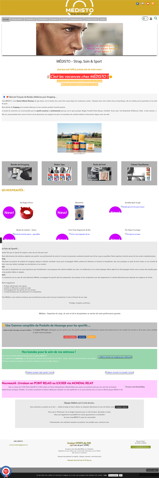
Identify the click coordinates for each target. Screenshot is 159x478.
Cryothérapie (43, 19)
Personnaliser (113, 475)
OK (121, 475)
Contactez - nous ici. (121, 407)
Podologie (64, 19)
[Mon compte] (151, 18)
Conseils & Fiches (91, 19)
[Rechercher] (155, 18)
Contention (30, 19)
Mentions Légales (152, 470)
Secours (54, 19)
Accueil (6, 19)
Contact (102, 19)
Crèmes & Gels (17, 19)
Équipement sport (77, 19)
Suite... (105, 475)
